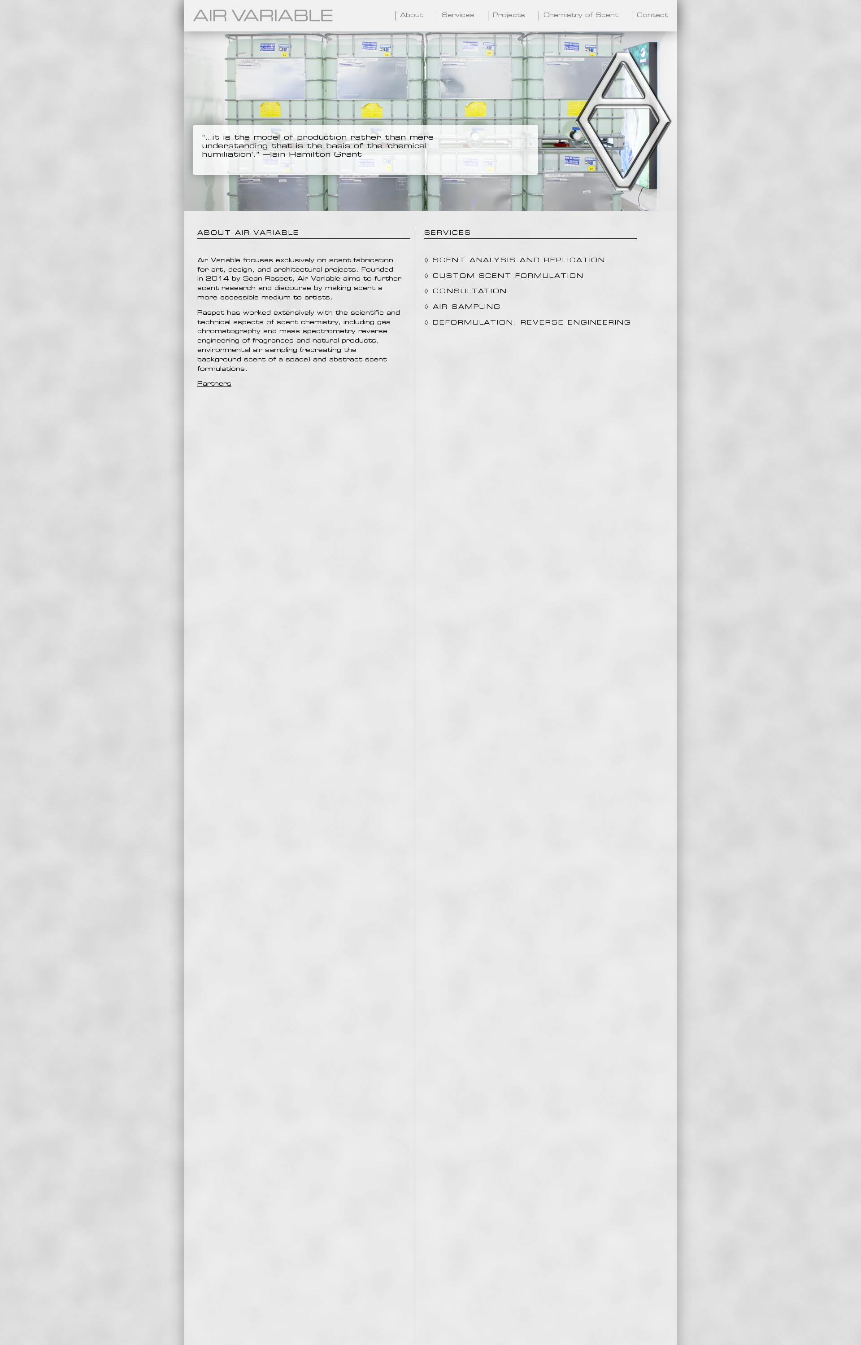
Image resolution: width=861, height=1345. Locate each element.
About (411, 15)
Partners (214, 384)
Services (458, 15)
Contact (652, 15)
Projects (509, 15)
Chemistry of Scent (581, 15)
